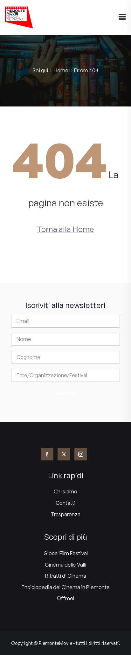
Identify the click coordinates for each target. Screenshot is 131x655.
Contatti (65, 503)
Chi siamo (65, 491)
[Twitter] (64, 454)
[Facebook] (47, 454)
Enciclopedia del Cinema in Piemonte (66, 587)
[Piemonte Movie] (19, 17)
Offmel (65, 598)
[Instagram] (80, 454)
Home (61, 70)
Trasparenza (65, 514)
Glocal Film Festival (66, 553)
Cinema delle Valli (65, 565)
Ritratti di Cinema (65, 576)
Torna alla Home (65, 229)
